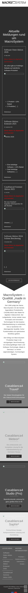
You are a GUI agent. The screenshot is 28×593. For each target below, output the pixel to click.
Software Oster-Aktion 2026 (13, 51)
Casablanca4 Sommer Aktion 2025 (13, 188)
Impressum (10, 588)
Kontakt (22, 564)
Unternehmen (20, 561)
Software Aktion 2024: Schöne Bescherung (13, 237)
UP (25, 586)
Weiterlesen (7, 112)
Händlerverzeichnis (20, 559)
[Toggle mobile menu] (25, 4)
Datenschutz (17, 588)
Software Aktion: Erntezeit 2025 (11, 122)
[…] (16, 106)
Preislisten (21, 556)
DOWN (25, 590)
